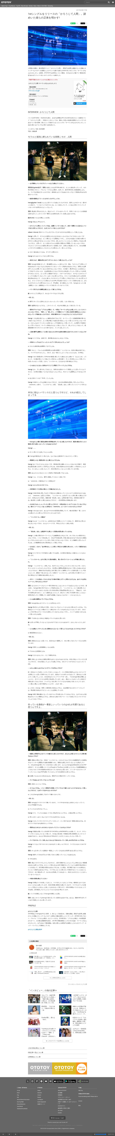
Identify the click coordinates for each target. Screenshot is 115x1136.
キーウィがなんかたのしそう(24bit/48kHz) (79, 96)
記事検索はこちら (33, 1057)
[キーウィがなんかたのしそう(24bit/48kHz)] (79, 87)
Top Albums (12, 6)
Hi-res (18, 1090)
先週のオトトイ (41, 1104)
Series (38, 1090)
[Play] (74, 103)
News (35, 6)
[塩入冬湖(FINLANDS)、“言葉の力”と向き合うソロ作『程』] (31, 962)
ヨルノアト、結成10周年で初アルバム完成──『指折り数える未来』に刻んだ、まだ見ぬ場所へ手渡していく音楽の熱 (48, 999)
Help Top (80, 1090)
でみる (84, 103)
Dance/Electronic (21, 1104)
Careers (60, 1112)
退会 (79, 1105)
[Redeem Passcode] (113, 2)
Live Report (40, 1099)
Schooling (50, 6)
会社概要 (60, 1092)
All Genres (24, 1087)
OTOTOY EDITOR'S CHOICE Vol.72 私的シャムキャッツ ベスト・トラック (44, 967)
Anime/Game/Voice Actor (23, 1099)
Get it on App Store (58, 1081)
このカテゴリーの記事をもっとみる (58, 1041)
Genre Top (4, 6)
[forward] (16, 1134)
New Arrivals (24, 6)
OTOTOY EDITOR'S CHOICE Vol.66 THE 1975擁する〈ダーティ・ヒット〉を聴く (75, 967)
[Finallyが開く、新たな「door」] (34, 1021)
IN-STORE (44, 6)
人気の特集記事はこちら (35, 1048)
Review (39, 1097)
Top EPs (18, 6)
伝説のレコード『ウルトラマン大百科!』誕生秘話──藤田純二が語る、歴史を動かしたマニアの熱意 (79, 1021)
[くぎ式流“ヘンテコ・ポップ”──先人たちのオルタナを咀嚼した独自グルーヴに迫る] (65, 998)
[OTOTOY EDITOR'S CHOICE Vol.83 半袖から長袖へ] (61, 962)
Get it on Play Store (70, 1081)
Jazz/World (20, 1106)
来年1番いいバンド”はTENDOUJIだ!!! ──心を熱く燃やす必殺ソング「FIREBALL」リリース (45, 958)
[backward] (3, 1134)
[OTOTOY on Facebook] (37, 1081)
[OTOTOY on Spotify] (41, 1081)
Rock (18, 1092)
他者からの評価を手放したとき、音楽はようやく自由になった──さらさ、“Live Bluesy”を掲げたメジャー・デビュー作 (80, 1011)
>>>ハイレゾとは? (34, 91)
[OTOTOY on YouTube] (46, 1081)
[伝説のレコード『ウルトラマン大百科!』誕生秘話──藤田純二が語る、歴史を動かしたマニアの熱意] (65, 1021)
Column (39, 1095)
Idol (18, 1097)
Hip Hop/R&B (20, 1101)
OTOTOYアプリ (61, 1106)
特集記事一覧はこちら (35, 1052)
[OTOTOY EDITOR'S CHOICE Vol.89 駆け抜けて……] (61, 957)
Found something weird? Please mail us (88, 1096)
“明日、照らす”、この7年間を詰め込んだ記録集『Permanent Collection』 (44, 972)
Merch (39, 6)
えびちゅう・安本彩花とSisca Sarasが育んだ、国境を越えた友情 (79, 1030)
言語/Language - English (58, 1118)
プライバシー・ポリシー (64, 1097)
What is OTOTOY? (62, 1090)
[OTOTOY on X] (27, 1081)
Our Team (60, 1110)
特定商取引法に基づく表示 (64, 1099)
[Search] (109, 2)
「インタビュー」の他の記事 (41, 990)
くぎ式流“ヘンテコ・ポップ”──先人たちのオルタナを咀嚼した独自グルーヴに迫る (80, 998)
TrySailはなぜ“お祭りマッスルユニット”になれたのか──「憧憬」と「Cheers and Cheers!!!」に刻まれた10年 (49, 1033)
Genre (19, 1087)
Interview (39, 1092)
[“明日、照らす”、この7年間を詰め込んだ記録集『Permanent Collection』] (31, 972)
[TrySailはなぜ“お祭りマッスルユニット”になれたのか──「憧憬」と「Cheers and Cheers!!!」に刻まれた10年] (34, 1032)
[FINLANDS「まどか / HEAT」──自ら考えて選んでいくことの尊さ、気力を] (61, 972)
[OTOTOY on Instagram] (32, 1081)
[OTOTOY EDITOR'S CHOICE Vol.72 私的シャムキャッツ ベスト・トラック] (31, 967)
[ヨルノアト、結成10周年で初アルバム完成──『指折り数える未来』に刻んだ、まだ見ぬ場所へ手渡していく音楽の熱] (34, 998)
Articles (31, 6)
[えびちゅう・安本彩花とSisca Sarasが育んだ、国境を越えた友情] (65, 1032)
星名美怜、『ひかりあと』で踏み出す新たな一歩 (48, 1008)
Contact (80, 1101)
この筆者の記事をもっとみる (58, 977)
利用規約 (60, 1095)
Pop (18, 1095)
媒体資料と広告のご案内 (64, 1108)
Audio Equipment (41, 1101)
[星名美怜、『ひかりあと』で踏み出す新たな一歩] (34, 1009)
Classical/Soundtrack (22, 1108)
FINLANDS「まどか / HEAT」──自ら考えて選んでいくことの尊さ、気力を (74, 972)
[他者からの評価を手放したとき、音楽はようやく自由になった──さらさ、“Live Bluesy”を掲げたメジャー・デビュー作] (65, 1009)
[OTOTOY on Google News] (50, 1081)
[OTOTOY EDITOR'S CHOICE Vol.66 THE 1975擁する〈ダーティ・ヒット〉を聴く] (61, 967)
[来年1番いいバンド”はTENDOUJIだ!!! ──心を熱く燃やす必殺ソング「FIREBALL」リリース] (31, 957)
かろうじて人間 (78, 98)
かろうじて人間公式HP (35, 929)
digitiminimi (65, 1128)
